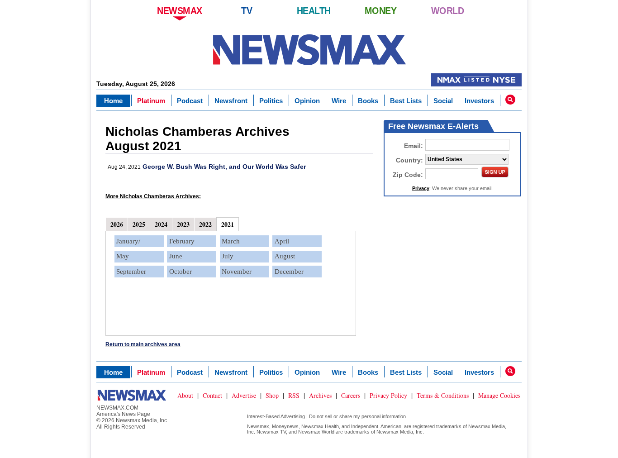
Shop (272, 395)
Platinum (151, 101)
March (231, 241)
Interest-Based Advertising (276, 416)
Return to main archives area (143, 344)
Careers (350, 395)
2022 (205, 224)
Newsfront (230, 101)
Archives (320, 395)
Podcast (190, 101)
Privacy (420, 188)
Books (368, 101)
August (285, 256)
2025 (139, 224)
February (182, 241)
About (185, 395)
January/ (128, 241)
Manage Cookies (499, 395)
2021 (227, 224)
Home (113, 101)
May (122, 256)
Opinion (307, 101)
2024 (161, 224)
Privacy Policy (388, 395)
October (180, 271)
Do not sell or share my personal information (357, 416)
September (131, 271)
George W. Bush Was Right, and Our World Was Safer (224, 166)
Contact (212, 395)
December (289, 271)
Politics (271, 101)
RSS (293, 395)
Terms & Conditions (443, 395)
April (282, 241)
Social (443, 101)
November (237, 271)
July (227, 256)
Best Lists (406, 101)
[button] (510, 100)
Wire (339, 101)
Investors (479, 101)
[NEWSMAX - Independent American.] (309, 50)
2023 (183, 224)
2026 (116, 224)
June (175, 256)
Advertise (244, 395)
